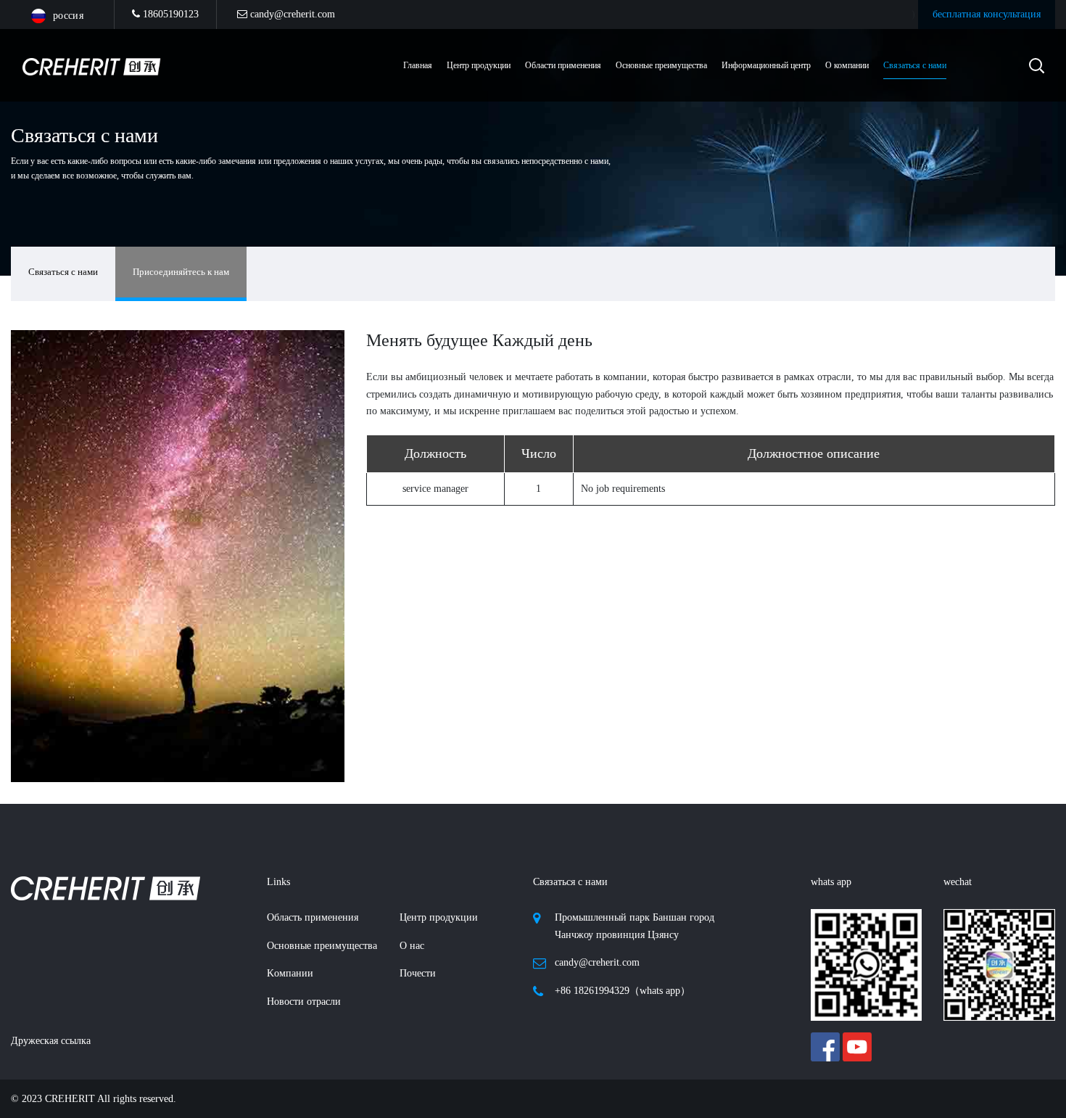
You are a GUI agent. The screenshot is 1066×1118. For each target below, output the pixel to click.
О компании (847, 65)
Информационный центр (766, 65)
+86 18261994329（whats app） (622, 990)
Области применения (563, 65)
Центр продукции (439, 917)
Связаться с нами (914, 65)
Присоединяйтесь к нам (181, 271)
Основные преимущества (661, 65)
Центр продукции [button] (479, 65)
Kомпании (290, 973)
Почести (418, 973)
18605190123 (169, 14)
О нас (412, 945)
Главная (417, 65)
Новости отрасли (304, 1001)
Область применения (312, 917)
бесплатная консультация (987, 14)
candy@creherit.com (291, 14)
